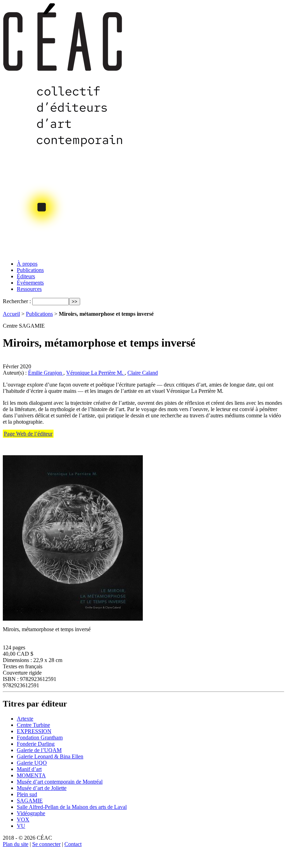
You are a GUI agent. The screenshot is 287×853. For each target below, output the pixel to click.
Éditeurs (26, 276)
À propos (27, 264)
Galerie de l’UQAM (39, 750)
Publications (30, 270)
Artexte (25, 719)
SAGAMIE (30, 801)
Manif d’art (29, 769)
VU (21, 826)
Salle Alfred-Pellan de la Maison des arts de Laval (72, 807)
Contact (73, 844)
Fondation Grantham (40, 738)
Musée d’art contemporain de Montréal (60, 782)
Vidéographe (31, 813)
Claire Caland (142, 373)
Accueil (11, 314)
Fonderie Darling (36, 744)
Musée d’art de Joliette (41, 788)
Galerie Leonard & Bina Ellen (50, 756)
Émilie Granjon (45, 373)
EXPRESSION (34, 731)
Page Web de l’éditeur (28, 434)
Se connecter (46, 844)
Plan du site (15, 844)
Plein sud (27, 794)
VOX (23, 820)
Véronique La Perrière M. (95, 373)
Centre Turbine (33, 725)
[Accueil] (63, 253)
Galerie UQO (32, 763)
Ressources (29, 289)
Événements (30, 283)
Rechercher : (17, 301)
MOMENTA (31, 775)
